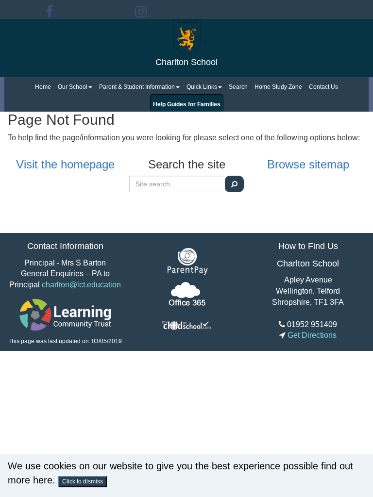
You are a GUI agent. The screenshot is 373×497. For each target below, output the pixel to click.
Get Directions (311, 335)
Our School (72, 86)
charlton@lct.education (81, 285)
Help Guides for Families (186, 104)
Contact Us (323, 86)
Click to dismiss (82, 481)
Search (238, 86)
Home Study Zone (278, 86)
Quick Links (201, 86)
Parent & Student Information (137, 86)
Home (43, 86)
